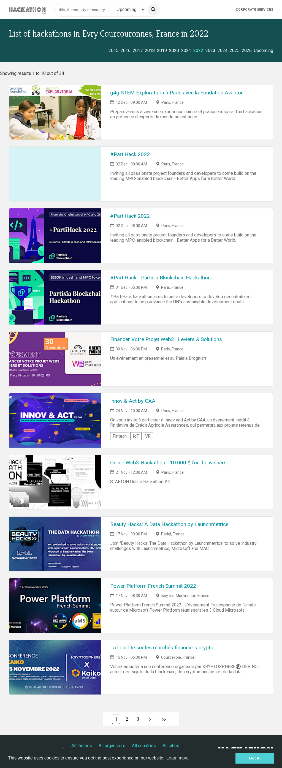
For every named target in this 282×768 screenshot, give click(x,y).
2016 (126, 50)
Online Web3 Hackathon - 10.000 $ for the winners (168, 462)
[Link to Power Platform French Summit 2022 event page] (55, 605)
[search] (153, 9)
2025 (235, 50)
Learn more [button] (177, 758)
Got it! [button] (255, 758)
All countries (144, 745)
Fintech (120, 436)
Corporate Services (254, 10)
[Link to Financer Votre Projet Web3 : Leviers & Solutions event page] (55, 359)
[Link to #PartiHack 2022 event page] (55, 174)
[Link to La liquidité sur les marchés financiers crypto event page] (55, 667)
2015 (113, 50)
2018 (150, 50)
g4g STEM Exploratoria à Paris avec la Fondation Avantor (176, 92)
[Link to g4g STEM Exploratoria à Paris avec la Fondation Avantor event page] (55, 112)
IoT (136, 436)
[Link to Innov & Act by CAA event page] (55, 420)
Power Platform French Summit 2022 (153, 586)
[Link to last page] (164, 719)
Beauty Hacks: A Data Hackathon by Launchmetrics (169, 524)
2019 (162, 50)
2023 (210, 50)
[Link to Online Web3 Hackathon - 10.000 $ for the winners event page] (55, 482)
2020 (174, 50)
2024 (222, 50)
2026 (247, 50)
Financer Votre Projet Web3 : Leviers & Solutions (166, 339)
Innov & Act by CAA (132, 401)
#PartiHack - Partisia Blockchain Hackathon (160, 277)
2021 (186, 50)
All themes (81, 745)
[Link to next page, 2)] (150, 719)
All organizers (112, 745)
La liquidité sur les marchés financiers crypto (161, 647)
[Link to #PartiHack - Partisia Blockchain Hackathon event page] (55, 297)
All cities (170, 745)
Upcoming (263, 50)
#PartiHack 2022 (130, 154)
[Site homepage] (27, 9)
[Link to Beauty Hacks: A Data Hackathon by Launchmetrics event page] (55, 544)
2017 (138, 50)
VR (148, 436)
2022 (198, 50)
